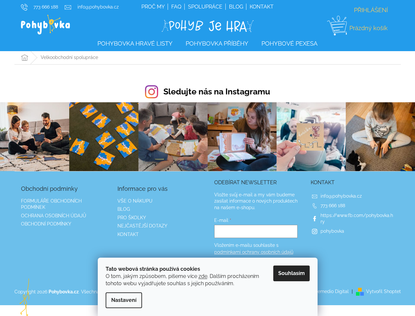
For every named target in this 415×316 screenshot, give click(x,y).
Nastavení (123, 300)
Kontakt (262, 7)
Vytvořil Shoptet (383, 291)
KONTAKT (128, 234)
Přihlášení (371, 10)
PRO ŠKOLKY (131, 217)
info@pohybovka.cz (341, 196)
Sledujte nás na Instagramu (216, 91)
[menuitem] (135, 44)
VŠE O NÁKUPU (135, 201)
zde (202, 276)
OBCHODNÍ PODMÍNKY (46, 224)
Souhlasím (291, 273)
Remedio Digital (332, 291)
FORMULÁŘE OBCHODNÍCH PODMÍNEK (51, 204)
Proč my (153, 7)
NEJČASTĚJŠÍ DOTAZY (142, 225)
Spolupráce (205, 7)
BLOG (123, 209)
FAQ (176, 7)
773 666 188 (333, 205)
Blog (236, 7)
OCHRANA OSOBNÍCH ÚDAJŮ (53, 215)
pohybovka (332, 231)
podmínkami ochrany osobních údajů (253, 252)
